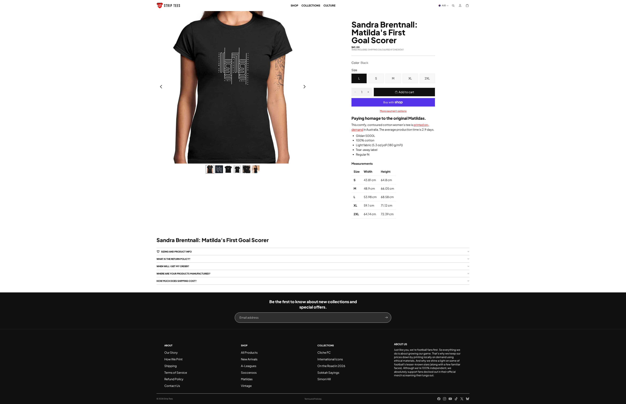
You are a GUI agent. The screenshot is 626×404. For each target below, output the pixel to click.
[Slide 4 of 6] (237, 169)
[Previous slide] (160, 87)
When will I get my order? (172, 266)
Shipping (170, 366)
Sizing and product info (176, 251)
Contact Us (172, 386)
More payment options (393, 110)
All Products (249, 352)
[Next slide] (305, 87)
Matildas (247, 379)
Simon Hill (324, 379)
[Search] (453, 5)
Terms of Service (175, 372)
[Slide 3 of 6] (228, 169)
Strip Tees (168, 398)
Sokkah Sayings (328, 372)
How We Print (173, 359)
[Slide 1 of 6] (210, 169)
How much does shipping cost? (176, 280)
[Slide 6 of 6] (256, 169)
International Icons (330, 359)
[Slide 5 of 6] (246, 169)
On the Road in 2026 (331, 366)
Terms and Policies (313, 399)
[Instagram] (445, 399)
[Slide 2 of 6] (219, 169)
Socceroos (249, 372)
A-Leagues (248, 366)
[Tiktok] (456, 399)
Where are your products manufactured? (183, 273)
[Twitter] (462, 399)
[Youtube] (450, 399)
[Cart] (467, 5)
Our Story (171, 352)
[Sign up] (386, 317)
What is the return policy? (173, 258)
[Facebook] (439, 399)
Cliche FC (324, 352)
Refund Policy (173, 379)
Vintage (246, 386)
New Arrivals (249, 359)
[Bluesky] (468, 399)
